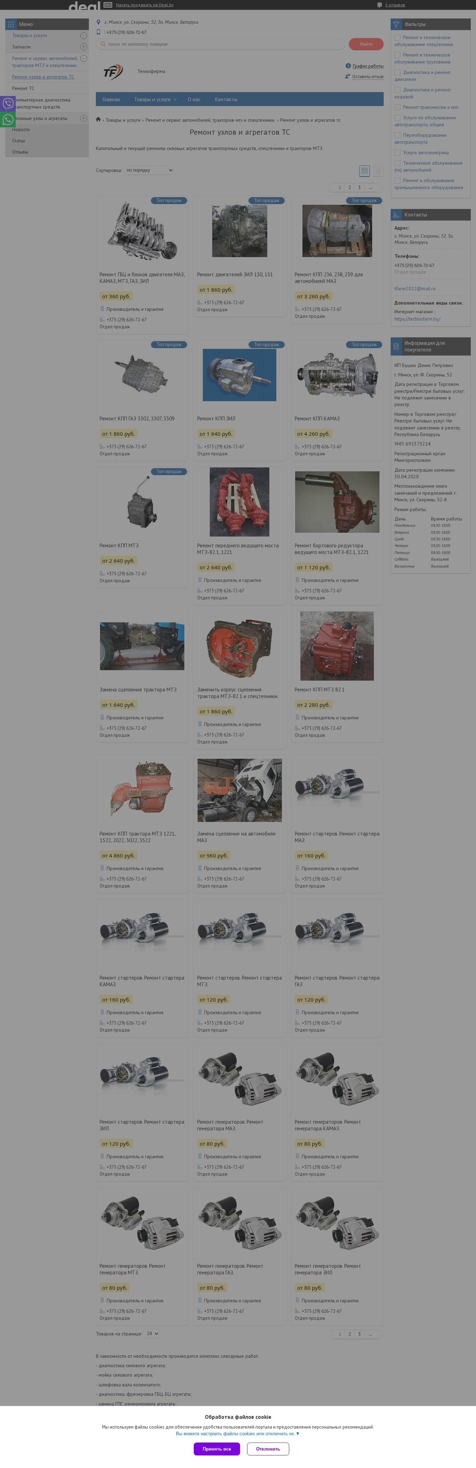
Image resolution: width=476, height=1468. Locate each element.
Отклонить (268, 1449)
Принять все (217, 1449)
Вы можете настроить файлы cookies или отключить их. (235, 1433)
